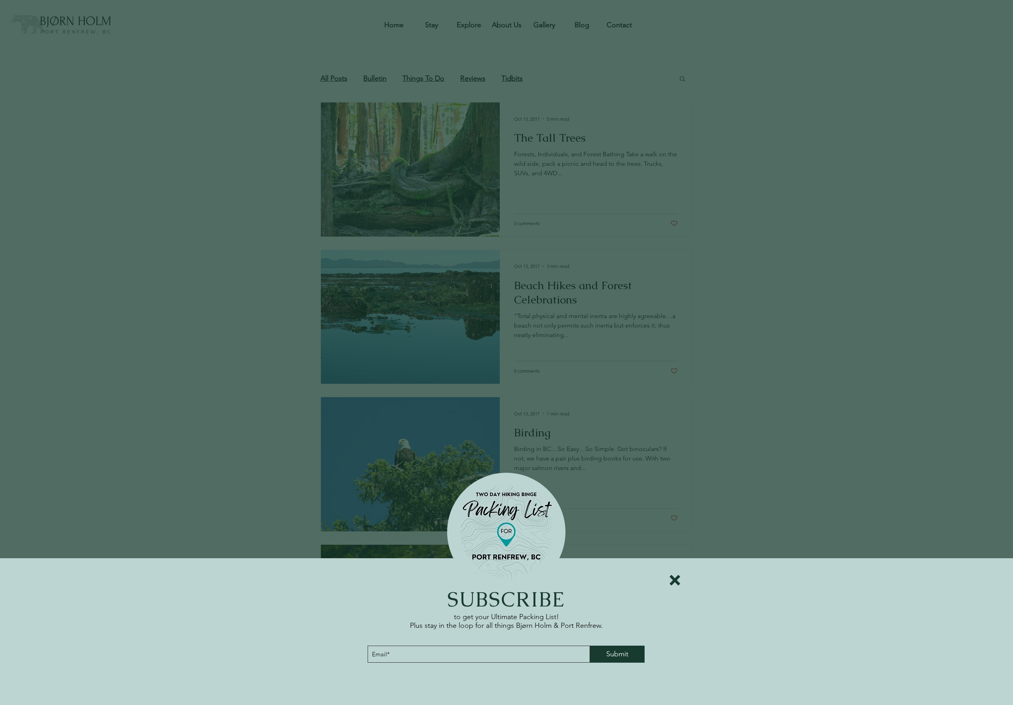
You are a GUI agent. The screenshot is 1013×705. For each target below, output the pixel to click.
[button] (675, 580)
